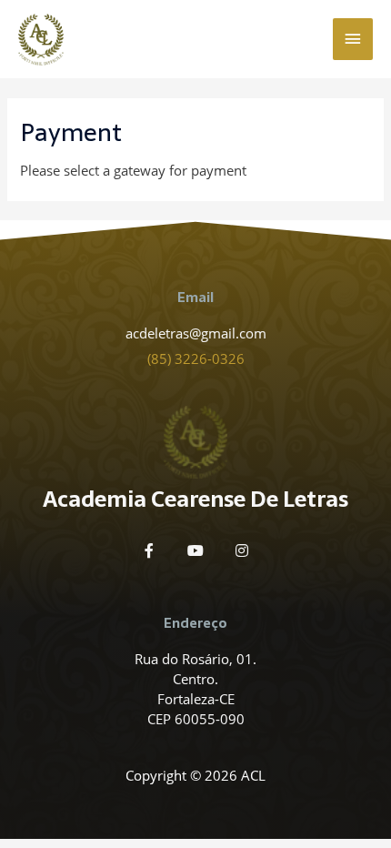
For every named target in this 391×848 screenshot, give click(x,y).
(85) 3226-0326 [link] (196, 358)
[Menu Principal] (353, 39)
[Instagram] (241, 550)
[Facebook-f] (149, 550)
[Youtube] (195, 550)
